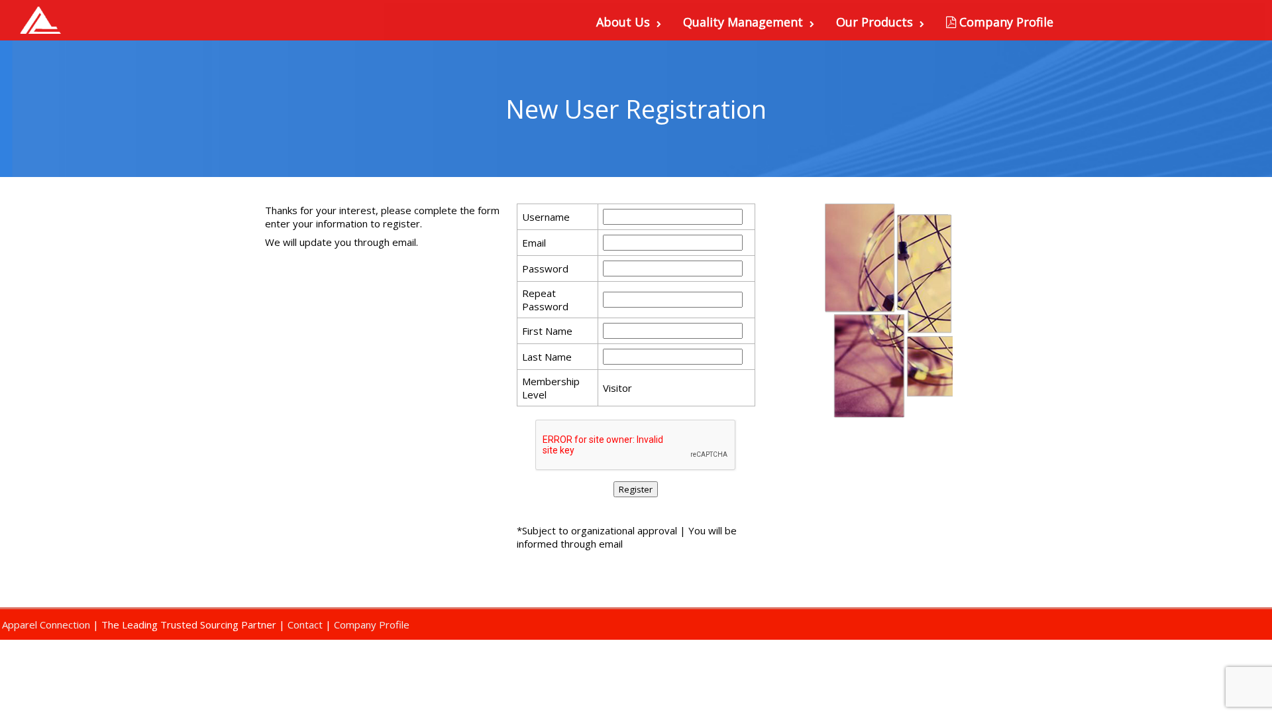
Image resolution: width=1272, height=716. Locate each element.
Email (534, 242)
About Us (623, 22)
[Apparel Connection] (40, 20)
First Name (547, 330)
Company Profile (1004, 22)
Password (545, 268)
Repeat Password (545, 299)
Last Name (547, 356)
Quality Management (743, 22)
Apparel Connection (46, 624)
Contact (305, 624)
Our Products (874, 22)
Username (546, 216)
